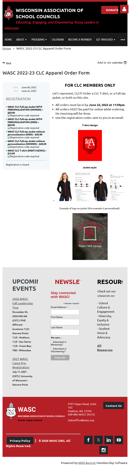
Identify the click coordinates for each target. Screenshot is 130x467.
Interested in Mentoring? (58, 343)
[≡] (122, 39)
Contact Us (114, 406)
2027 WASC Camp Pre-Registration (20, 363)
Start (15, 87)
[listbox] (112, 63)
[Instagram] (103, 450)
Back (8, 63)
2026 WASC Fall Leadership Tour (22, 303)
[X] (98, 440)
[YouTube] (119, 440)
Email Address (59, 307)
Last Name (56, 327)
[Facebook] (88, 440)
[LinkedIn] (108, 440)
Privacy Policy (20, 440)
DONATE (112, 10)
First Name (57, 317)
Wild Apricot (87, 462)
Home (7, 48)
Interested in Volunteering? (58, 350)
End (16, 90)
